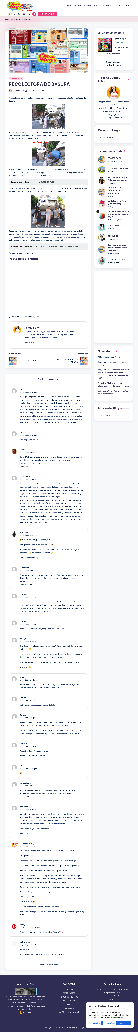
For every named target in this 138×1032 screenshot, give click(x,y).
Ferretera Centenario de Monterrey (112, 989)
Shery (22, 925)
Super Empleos (16, 78)
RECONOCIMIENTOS (69, 997)
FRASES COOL (114, 158)
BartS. (23, 677)
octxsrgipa (25, 942)
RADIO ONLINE (69, 1001)
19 (43, 90)
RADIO (118, 357)
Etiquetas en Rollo (112, 993)
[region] (110, 1015)
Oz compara (25, 476)
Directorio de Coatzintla (112, 1002)
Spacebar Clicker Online (108, 383)
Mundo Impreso (112, 999)
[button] (47, 14)
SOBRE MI (69, 989)
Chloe (22, 449)
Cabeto (23, 743)
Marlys (23, 638)
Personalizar (95, 1023)
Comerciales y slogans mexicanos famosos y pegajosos (118, 214)
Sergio (23, 715)
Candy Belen (32, 327)
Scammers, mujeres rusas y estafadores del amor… (117, 248)
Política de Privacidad (69, 1012)
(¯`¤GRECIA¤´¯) (27, 843)
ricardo (23, 594)
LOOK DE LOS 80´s (116, 259)
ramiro (23, 697)
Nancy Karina (26, 532)
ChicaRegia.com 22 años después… (113, 386)
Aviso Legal (69, 1008)
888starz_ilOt (104, 391)
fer (21, 389)
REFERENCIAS (69, 993)
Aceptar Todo (124, 1023)
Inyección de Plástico (112, 996)
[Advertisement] (48, 286)
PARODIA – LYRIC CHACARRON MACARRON (116, 190)
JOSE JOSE (113, 236)
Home (7, 19)
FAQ (69, 1004)
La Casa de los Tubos (118, 168)
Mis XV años (113, 226)
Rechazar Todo (109, 1023)
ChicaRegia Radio (120, 47)
